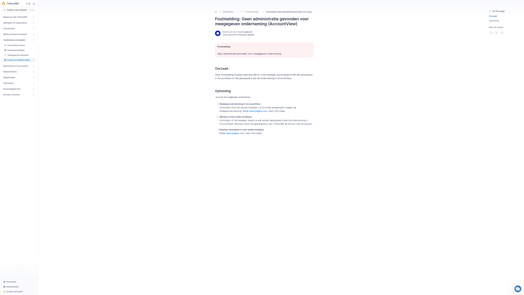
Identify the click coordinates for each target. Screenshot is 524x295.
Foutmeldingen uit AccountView (254, 12)
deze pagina (255, 111)
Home (216, 12)
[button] (517, 288)
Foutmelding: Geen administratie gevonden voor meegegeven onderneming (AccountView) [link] (289, 12)
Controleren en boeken (229, 12)
